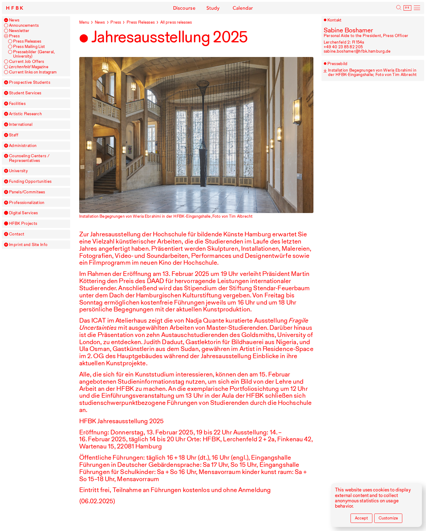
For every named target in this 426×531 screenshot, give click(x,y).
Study (213, 8)
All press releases (176, 22)
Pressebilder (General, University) (33, 54)
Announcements (24, 25)
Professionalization (26, 203)
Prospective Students (29, 82)
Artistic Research (25, 114)
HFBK (15, 8)
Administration (22, 146)
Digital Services (23, 213)
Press (14, 36)
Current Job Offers (26, 61)
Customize (388, 518)
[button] (6, 20)
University (18, 171)
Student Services (25, 93)
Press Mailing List (29, 47)
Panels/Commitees (27, 192)
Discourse (184, 8)
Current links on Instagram (33, 72)
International (20, 124)
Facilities (17, 104)
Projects (23, 223)
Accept (361, 518)
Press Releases (27, 41)
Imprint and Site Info (28, 245)
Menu (84, 22)
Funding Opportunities (30, 181)
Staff (13, 135)
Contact (16, 234)
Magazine (28, 67)
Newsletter (19, 31)
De (407, 8)
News (14, 20)
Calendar (243, 8)
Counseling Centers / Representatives (29, 158)
